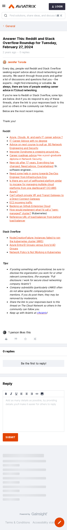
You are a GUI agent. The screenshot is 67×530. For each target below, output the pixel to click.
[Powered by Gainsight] (33, 515)
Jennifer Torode (17, 62)
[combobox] (33, 15)
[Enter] (6, 15)
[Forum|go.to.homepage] (22, 6)
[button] (4, 7)
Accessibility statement (47, 522)
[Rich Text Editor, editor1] (33, 414)
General (10, 26)
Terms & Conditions (17, 522)
